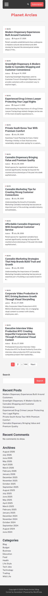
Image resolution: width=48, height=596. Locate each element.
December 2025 (10, 477)
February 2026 (9, 471)
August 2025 (9, 490)
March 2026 (8, 468)
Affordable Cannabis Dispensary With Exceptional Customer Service (22, 227)
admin (7, 105)
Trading (6, 573)
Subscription (37, 4)
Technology (8, 570)
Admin (7, 39)
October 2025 (9, 484)
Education (7, 554)
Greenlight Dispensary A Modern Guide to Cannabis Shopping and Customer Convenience (22, 67)
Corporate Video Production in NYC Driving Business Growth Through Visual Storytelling (21, 296)
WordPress (37, 592)
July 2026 (7, 455)
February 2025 (9, 509)
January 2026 (9, 474)
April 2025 (8, 503)
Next (33, 364)
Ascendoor (18, 592)
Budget (6, 547)
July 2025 (7, 493)
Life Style (7, 563)
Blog (9, 29)
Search (6, 374)
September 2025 (10, 487)
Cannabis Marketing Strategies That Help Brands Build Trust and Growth (23, 261)
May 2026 (7, 461)
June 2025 (7, 496)
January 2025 (9, 513)
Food (5, 557)
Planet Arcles (24, 15)
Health (6, 560)
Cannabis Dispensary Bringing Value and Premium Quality (21, 159)
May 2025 (7, 500)
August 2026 (9, 452)
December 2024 (10, 516)
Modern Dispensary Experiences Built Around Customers (22, 33)
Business (7, 551)
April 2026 (8, 464)
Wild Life (7, 576)
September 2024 (10, 525)
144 (25, 364)
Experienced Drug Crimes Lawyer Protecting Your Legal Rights (23, 100)
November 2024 (10, 519)
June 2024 (7, 532)
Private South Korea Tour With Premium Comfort (21, 129)
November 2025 (10, 480)
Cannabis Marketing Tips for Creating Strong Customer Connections (20, 192)
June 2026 (7, 458)
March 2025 (8, 506)
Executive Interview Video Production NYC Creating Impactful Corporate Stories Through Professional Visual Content (20, 334)
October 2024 (9, 522)
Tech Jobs (7, 567)
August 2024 (9, 529)
